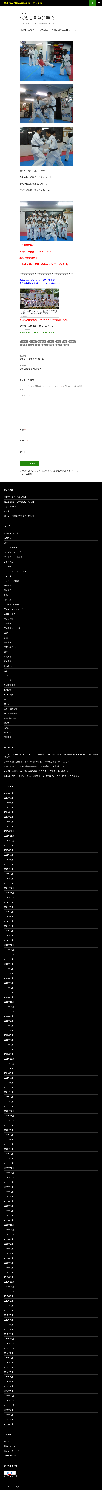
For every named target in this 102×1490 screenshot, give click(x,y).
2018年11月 (9, 1230)
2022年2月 (8, 1049)
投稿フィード (9, 1446)
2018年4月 (8, 1263)
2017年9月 (8, 1296)
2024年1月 (8, 940)
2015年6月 (8, 1424)
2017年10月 (9, 1291)
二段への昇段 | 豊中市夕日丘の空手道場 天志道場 (44, 761)
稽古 (58, 342)
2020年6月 (8, 1139)
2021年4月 (8, 1092)
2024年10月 (9, 897)
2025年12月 (9, 831)
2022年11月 (9, 1007)
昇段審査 (7, 656)
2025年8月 (8, 850)
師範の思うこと (10, 647)
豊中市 (59, 345)
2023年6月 (8, 973)
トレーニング (9, 576)
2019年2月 (8, 1215)
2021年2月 (8, 1101)
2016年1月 (8, 1391)
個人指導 (7, 590)
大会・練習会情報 (11, 604)
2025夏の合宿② (11, 771)
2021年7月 (8, 1078)
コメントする (55, 23)
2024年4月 (8, 926)
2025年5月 (8, 864)
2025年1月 (8, 883)
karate (24, 342)
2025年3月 (8, 874)
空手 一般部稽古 (10, 709)
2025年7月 (8, 855)
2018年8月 (8, 1244)
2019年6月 (8, 1196)
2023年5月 (8, 978)
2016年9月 (8, 1353)
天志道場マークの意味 (13, 628)
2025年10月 (9, 840)
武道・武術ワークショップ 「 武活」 (19, 754)
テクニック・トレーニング (15, 571)
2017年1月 (8, 1334)
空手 (65, 342)
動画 (6, 595)
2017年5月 (8, 1315)
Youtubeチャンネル (12, 533)
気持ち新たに (9, 766)
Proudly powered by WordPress (15, 1487)
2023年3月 (8, 988)
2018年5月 (8, 1258)
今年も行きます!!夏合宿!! (30, 367)
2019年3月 (8, 1211)
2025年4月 (8, 869)
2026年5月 (8, 807)
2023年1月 (8, 997)
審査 (6, 637)
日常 (6, 652)
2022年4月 (8, 1040)
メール (24, 440)
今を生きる (8, 511)
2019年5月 (8, 1201)
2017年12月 (9, 1282)
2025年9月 (8, 845)
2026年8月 (8, 793)
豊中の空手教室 (48, 345)
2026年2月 (8, 821)
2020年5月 (8, 1144)
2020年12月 (9, 1111)
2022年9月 (8, 1016)
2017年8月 (8, 1301)
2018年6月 (8, 1253)
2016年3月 (8, 1381)
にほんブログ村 (10, 1476)
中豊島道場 (8, 585)
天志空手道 (8, 618)
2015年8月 (8, 1415)
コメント (25, 395)
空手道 (72, 342)
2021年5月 (8, 1087)
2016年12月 (9, 1339)
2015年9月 (8, 1410)
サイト (23, 451)
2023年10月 (9, 954)
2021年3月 (8, 1097)
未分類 (7, 671)
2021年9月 (8, 1068)
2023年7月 (8, 969)
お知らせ (23, 14)
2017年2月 (8, 1329)
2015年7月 (8, 1419)
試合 (31, 345)
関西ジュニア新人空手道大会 (32, 357)
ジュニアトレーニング (13, 557)
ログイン (7, 1441)
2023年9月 (8, 959)
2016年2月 (8, 1386)
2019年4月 (8, 1206)
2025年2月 (8, 878)
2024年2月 (8, 935)
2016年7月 (8, 1362)
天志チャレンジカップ (13, 609)
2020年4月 (8, 1149)
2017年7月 (8, 1305)
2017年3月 (8, 1324)
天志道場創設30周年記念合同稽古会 (19, 502)
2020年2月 (8, 1158)
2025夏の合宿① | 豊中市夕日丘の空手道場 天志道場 (42, 771)
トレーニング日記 (11, 581)
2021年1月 (8, 1106)
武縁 (6, 675)
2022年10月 (9, 1011)
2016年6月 (8, 1367)
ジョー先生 (8, 562)
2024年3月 (8, 931)
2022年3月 (8, 1044)
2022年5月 (8, 1035)
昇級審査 (7, 661)
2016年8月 (8, 1358)
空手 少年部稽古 (10, 713)
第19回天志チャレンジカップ (16, 776)
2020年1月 (8, 1163)
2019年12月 (9, 1168)
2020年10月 (9, 1120)
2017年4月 (8, 1320)
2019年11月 (9, 1173)
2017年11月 (9, 1286)
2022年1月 (8, 1054)
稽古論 (7, 704)
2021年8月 (8, 1073)
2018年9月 (8, 1239)
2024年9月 (8, 902)
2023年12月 (9, 945)
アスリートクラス (11, 547)
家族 (6, 633)
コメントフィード (11, 1451)
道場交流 (7, 732)
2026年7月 (8, 798)
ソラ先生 (7, 566)
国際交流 (7, 600)
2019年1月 (8, 1220)
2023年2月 (8, 992)
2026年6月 (8, 802)
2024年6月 (8, 916)
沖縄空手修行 (9, 685)
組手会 (24, 345)
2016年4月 (8, 1377)
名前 (23, 429)
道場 (66, 345)
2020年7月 (8, 1135)
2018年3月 (8, 1267)
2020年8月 (8, 1130)
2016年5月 (8, 1372)
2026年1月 (8, 826)
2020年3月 (8, 1154)
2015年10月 (9, 1405)
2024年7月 (8, 912)
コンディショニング (12, 552)
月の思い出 (8, 666)
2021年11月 (9, 1063)
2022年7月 (8, 1025)
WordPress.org (10, 1456)
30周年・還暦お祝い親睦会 (15, 497)
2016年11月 (9, 1343)
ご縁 (6, 543)
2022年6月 (8, 1030)
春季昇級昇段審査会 (12, 761)
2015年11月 (9, 1400)
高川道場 (7, 737)
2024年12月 (9, 888)
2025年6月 (8, 859)
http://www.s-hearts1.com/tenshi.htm (37, 332)
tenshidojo (42, 23)
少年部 (51, 342)
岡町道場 (7, 642)
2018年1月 (8, 1277)
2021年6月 (8, 1082)
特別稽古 (7, 690)
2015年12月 (9, 1396)
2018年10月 (9, 1234)
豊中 (38, 345)
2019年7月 (8, 1192)
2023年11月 (9, 950)
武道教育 (7, 680)
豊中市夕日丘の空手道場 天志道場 (23, 3)
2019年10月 (9, 1177)
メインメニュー (99, 3)
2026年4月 (8, 812)
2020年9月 (8, 1125)
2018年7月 (8, 1248)
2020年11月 (9, 1116)
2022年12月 (9, 1002)
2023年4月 (8, 983)
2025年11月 (9, 836)
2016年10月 (9, 1348)
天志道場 (42, 342)
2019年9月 (8, 1182)
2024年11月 (9, 893)
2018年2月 (8, 1272)
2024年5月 (8, 921)
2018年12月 (9, 1225)
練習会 (7, 723)
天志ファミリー (10, 614)
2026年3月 (8, 817)
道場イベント (9, 728)
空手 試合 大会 (10, 718)
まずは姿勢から (10, 506)
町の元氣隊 (8, 694)
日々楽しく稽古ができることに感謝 (19, 516)
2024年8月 (8, 907)
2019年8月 (8, 1187)
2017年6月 (8, 1310)
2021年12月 (9, 1059)
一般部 (33, 342)
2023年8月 (8, 964)
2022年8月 (8, 1021)
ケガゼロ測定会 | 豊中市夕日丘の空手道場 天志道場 (53, 776)
